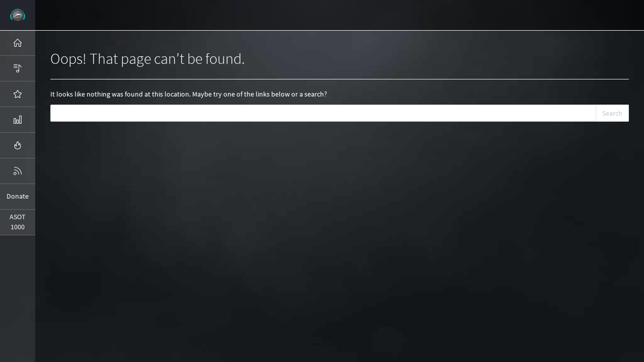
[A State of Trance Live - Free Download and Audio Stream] (17, 15)
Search (612, 113)
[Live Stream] (17, 145)
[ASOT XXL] (17, 119)
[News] (17, 171)
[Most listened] (17, 94)
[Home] (17, 42)
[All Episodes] (17, 68)
